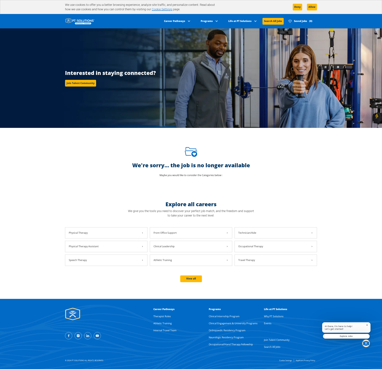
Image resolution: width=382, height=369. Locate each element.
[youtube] (97, 335)
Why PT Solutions (274, 316)
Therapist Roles (162, 316)
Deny (297, 7)
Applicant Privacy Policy (305, 360)
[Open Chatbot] (366, 343)
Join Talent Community (276, 340)
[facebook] (68, 335)
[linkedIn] (87, 335)
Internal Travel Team (165, 330)
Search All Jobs (273, 21)
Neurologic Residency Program (226, 337)
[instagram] (78, 335)
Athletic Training (162, 323)
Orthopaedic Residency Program (227, 330)
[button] (191, 278)
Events (267, 323)
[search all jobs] (80, 21)
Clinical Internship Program (224, 316)
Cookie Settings (162, 9)
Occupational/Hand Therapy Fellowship (231, 344)
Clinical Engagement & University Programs (233, 323)
